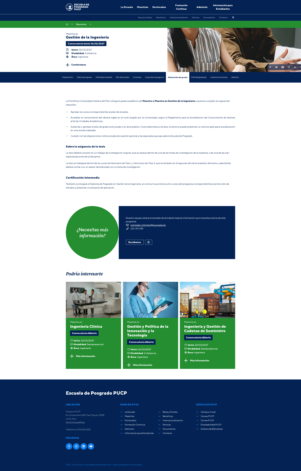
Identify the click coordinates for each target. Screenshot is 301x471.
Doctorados (159, 7)
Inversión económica (219, 77)
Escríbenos (134, 242)
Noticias (195, 17)
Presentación (67, 77)
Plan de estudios (122, 77)
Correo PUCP (207, 420)
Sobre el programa (84, 77)
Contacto (223, 17)
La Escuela (127, 7)
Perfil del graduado (199, 77)
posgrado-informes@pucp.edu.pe (148, 225)
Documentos (209, 17)
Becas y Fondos (145, 17)
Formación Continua (181, 7)
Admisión (202, 7)
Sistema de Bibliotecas (212, 429)
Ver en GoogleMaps (75, 422)
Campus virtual (208, 412)
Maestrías (142, 7)
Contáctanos (78, 64)
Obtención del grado (177, 77)
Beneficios (161, 17)
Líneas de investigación (154, 77)
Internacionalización (179, 17)
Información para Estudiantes (223, 7)
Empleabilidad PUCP (211, 424)
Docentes (137, 77)
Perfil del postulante (104, 77)
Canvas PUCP (207, 416)
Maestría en (86, 325)
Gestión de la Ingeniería (87, 37)
